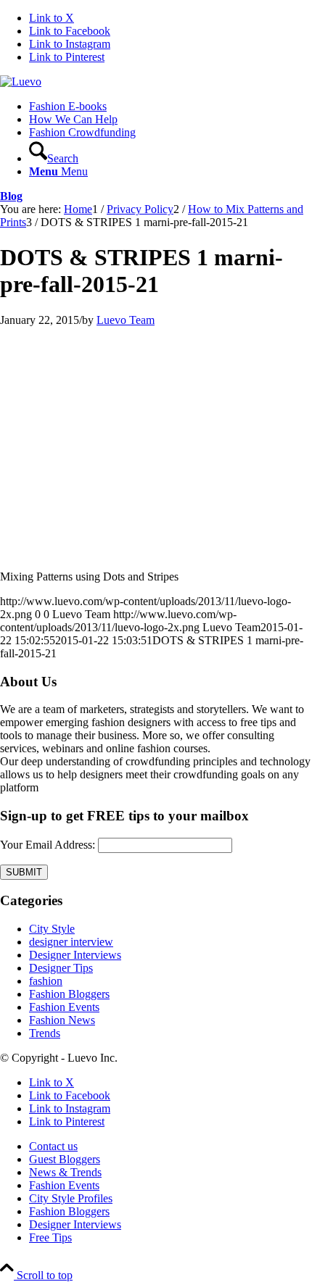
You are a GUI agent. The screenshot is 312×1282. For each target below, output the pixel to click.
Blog (11, 196)
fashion (45, 981)
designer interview (71, 942)
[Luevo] (20, 81)
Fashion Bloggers (69, 994)
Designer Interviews (75, 955)
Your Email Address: (47, 844)
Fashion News (62, 1020)
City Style (52, 929)
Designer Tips (61, 968)
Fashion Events (64, 1007)
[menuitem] (170, 106)
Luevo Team (126, 320)
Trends (44, 1033)
